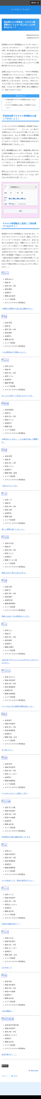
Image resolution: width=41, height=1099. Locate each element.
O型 (19, 199)
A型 (11, 199)
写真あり (13, 204)
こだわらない (22, 204)
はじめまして (7, 967)
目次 (17, 96)
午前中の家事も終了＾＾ (11, 924)
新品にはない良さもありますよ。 (14, 573)
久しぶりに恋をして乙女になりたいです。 (18, 396)
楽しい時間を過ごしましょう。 (13, 529)
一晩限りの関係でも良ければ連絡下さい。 (18, 308)
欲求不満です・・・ (9, 1054)
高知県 (6, 1066)
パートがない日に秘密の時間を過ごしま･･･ (18, 706)
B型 (15, 199)
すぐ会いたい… (7, 750)
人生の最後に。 (7, 1011)
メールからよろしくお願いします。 (15, 793)
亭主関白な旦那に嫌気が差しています (16, 837)
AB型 (24, 199)
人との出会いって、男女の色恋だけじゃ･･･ (18, 880)
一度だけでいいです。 (10, 486)
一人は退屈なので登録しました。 (14, 352)
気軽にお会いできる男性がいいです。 (16, 616)
